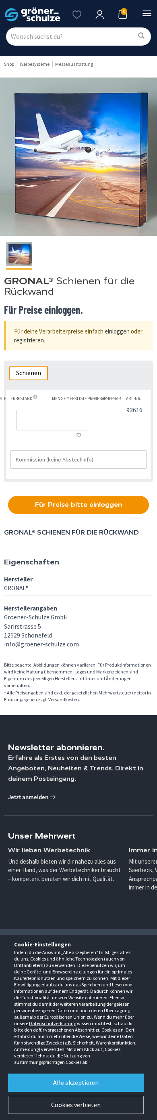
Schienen (28, 373)
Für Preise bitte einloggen (78, 504)
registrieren (29, 340)
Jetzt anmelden (29, 797)
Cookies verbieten (76, 1105)
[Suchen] (141, 36)
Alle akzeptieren (76, 1082)
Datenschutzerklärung (52, 1023)
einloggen (117, 331)
